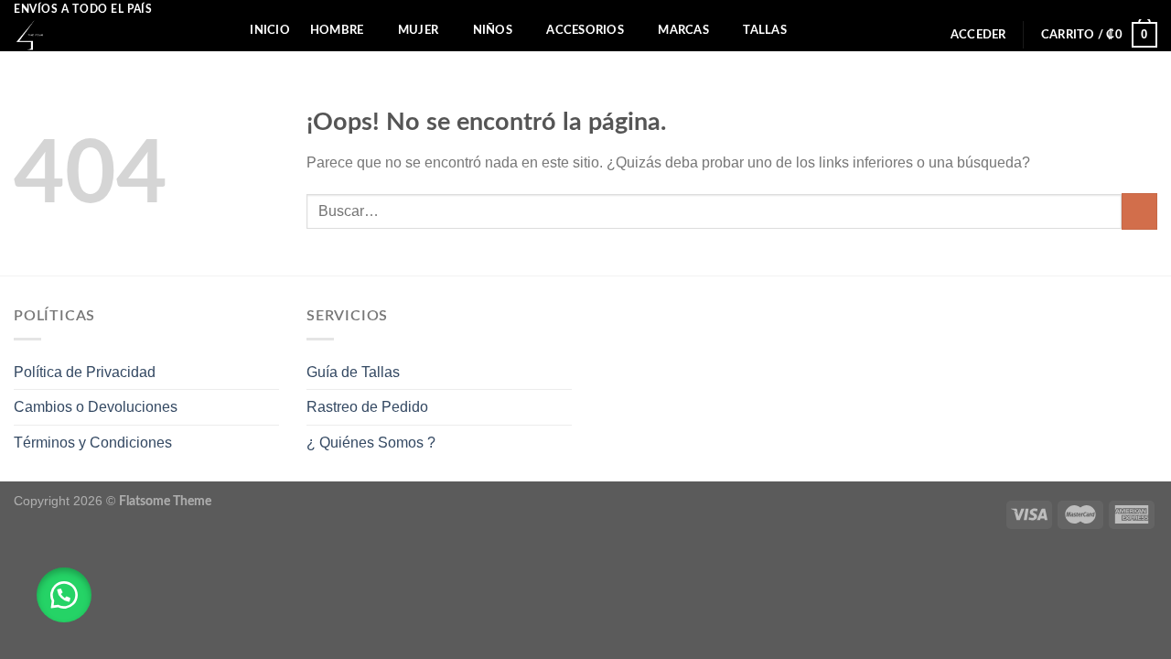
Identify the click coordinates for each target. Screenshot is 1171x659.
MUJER (418, 30)
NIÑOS (492, 30)
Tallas (765, 30)
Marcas (683, 30)
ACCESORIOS (585, 30)
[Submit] (1139, 211)
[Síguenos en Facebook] (1130, 9)
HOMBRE (337, 30)
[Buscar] (223, 30)
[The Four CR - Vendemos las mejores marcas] (101, 35)
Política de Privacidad (85, 372)
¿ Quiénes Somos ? (370, 442)
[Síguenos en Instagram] (1148, 9)
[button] (64, 594)
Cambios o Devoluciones (95, 407)
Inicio (270, 30)
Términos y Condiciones (93, 442)
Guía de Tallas (353, 372)
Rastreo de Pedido (367, 407)
